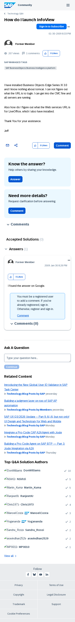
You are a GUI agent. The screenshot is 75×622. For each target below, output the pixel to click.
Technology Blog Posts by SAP (26, 393)
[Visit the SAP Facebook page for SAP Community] (28, 574)
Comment (62, 145)
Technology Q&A (15, 13)
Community (25, 5)
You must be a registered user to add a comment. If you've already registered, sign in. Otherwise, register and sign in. (35, 302)
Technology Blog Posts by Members (29, 409)
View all (9, 555)
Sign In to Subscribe (51, 26)
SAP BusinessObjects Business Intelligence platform (30, 68)
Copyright (18, 594)
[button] (45, 53)
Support (56, 604)
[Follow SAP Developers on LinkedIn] (47, 574)
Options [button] (68, 26)
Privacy (19, 585)
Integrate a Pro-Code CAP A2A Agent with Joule (33, 432)
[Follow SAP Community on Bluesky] (34, 574)
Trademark (19, 604)
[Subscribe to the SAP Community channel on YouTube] (40, 574)
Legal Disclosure (56, 594)
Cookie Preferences (18, 613)
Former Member (25, 44)
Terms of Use (56, 585)
